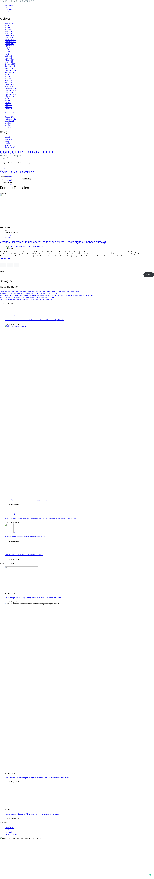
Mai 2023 (8, 103)
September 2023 (10, 95)
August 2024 (9, 72)
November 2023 (10, 90)
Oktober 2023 (9, 92)
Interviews (9, 5)
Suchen (27, 179)
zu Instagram (5, 168)
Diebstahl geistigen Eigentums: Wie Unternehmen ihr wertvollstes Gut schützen (32, 814)
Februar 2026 (9, 36)
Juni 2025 (8, 52)
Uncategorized (10, 147)
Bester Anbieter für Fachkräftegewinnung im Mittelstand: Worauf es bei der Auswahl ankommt (36, 778)
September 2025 (10, 46)
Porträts (7, 143)
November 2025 (10, 42)
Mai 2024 (8, 78)
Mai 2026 (8, 29)
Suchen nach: (4, 177)
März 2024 (8, 82)
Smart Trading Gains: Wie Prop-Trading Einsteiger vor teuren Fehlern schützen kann (33, 598)
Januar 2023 (9, 111)
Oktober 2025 (9, 44)
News (7, 12)
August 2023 (9, 97)
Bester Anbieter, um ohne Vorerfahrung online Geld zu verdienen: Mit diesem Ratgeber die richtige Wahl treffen (40, 291)
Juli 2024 (8, 74)
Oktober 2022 (9, 117)
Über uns (8, 14)
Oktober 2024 (9, 68)
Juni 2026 (8, 27)
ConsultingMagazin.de (17, 1)
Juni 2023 (8, 101)
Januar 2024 (9, 86)
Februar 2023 (9, 109)
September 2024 (10, 70)
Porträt (8, 7)
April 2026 (8, 32)
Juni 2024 (8, 76)
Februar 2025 (9, 60)
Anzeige (7, 137)
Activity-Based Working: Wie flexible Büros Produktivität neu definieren (26, 300)
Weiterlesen (5, 258)
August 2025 (9, 48)
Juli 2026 (8, 25)
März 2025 (8, 58)
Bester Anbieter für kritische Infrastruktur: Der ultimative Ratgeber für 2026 (27, 297)
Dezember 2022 (10, 113)
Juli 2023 (8, 99)
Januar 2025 (9, 62)
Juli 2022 (8, 123)
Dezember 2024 (10, 64)
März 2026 (8, 34)
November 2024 (10, 66)
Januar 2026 (9, 38)
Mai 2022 (8, 127)
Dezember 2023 (10, 88)
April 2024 (8, 80)
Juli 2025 (8, 50)
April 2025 (8, 56)
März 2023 (8, 107)
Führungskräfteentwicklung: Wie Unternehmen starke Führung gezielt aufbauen (28, 293)
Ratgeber (8, 9)
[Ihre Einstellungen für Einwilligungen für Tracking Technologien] (150, 875)
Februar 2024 (9, 84)
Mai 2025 (8, 54)
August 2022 (9, 121)
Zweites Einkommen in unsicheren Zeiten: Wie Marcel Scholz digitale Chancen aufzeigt (53, 242)
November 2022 (10, 115)
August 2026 (9, 23)
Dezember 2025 (10, 40)
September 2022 (10, 119)
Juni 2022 (8, 125)
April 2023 (8, 105)
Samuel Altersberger (36, 247)
